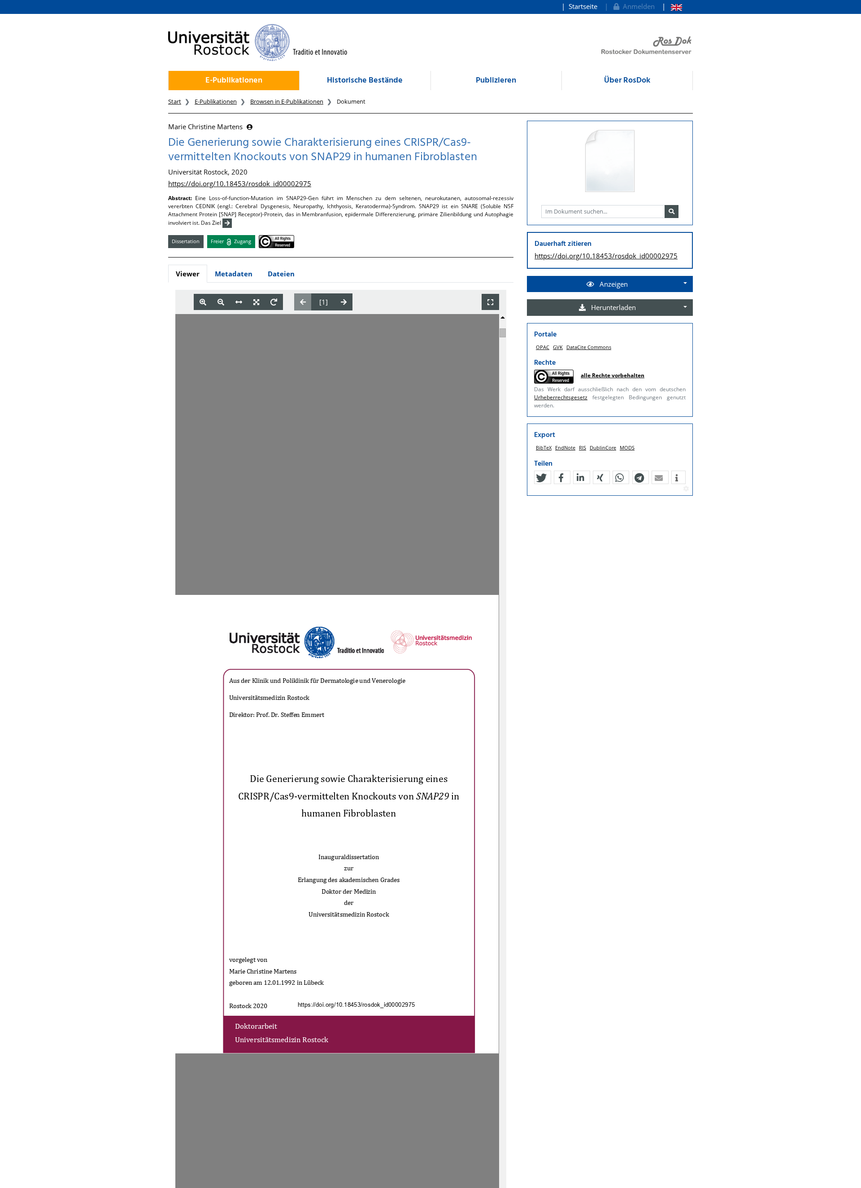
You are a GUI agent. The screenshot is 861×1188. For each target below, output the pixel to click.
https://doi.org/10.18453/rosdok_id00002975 (239, 183)
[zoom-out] (221, 302)
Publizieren (496, 80)
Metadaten (233, 273)
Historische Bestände (365, 80)
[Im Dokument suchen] (671, 211)
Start (174, 101)
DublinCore (603, 447)
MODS (627, 447)
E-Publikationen (233, 80)
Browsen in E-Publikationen (286, 101)
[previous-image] (303, 301)
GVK (558, 347)
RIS (582, 447)
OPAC (542, 347)
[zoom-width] (239, 302)
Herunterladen (612, 307)
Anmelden (637, 6)
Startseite (583, 6)
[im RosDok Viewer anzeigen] (610, 161)
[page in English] (672, 6)
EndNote (565, 447)
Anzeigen (613, 284)
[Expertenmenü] (686, 489)
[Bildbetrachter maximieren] (490, 302)
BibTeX (544, 447)
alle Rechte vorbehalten (612, 375)
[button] (541, 478)
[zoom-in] (203, 302)
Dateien (281, 273)
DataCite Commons (588, 347)
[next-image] (343, 301)
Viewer (188, 273)
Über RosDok (627, 80)
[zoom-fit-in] (256, 302)
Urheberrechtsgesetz (560, 397)
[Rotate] (274, 302)
